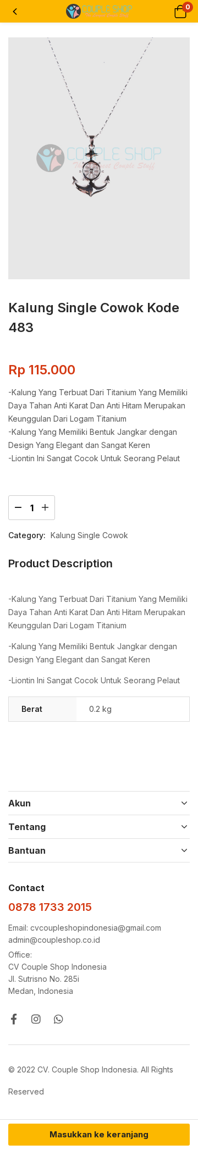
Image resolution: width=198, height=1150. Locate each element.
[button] (180, 11)
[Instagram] (36, 1019)
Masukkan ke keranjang (99, 1134)
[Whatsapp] (58, 1019)
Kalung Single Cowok (89, 535)
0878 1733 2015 (50, 907)
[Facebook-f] (13, 1019)
